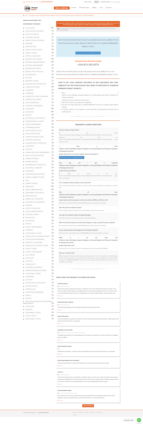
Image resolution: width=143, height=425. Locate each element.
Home (74, 7)
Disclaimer (75, 414)
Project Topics (85, 7)
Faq (101, 7)
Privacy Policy (99, 412)
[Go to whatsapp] (139, 420)
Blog (95, 7)
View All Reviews (88, 405)
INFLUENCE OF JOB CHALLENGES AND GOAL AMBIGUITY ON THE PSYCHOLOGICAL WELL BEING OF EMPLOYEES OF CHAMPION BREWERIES (62, 15)
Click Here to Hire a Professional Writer (89, 53)
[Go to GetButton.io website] (139, 423)
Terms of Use (92, 412)
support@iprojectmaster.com (31, 1)
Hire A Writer (86, 412)
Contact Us (109, 7)
